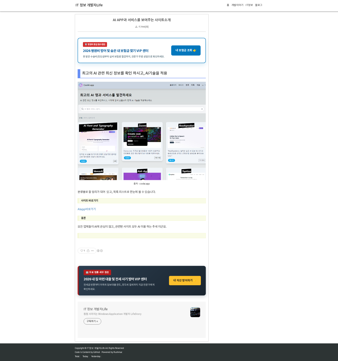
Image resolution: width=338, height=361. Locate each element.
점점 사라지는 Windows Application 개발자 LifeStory (112, 314)
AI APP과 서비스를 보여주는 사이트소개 (142, 20)
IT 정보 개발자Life (89, 5)
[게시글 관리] (92, 250)
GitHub (96, 352)
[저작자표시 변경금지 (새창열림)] (99, 250)
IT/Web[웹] (143, 27)
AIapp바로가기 (87, 209)
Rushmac (118, 352)
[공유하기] (88, 250)
